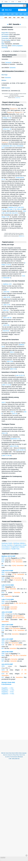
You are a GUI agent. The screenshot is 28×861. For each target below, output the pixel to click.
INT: (3, 565)
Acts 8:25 (15, 213)
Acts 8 (3, 402)
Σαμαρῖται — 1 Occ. (8, 688)
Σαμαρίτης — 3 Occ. (8, 692)
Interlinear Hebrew (19, 543)
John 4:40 (10, 361)
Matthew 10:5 (12, 207)
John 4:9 (19, 209)
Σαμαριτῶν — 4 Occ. (8, 693)
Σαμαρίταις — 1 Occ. (8, 690)
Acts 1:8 (4, 433)
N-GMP (13, 556)
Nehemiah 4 (7, 277)
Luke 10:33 (5, 209)
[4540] (2, 386)
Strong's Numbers (7, 545)
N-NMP (10, 639)
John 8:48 (8, 213)
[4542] (26, 386)
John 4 (12, 352)
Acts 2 (12, 412)
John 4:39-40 (7, 317)
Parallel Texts (15, 549)
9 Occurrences (6, 684)
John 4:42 (13, 369)
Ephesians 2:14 (15, 438)
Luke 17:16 (12, 209)
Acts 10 (14, 413)
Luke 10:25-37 (19, 375)
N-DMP (10, 612)
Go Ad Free (3, 857)
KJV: (3, 562)
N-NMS (11, 585)
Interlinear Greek (7, 543)
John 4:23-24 (14, 446)
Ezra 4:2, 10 (7, 129)
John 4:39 (5, 624)
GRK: (3, 558)
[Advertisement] (14, 730)
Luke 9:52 (21, 207)
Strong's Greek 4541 (8, 682)
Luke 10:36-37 (20, 450)
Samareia (8, 62)
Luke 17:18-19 (6, 455)
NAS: (3, 560)
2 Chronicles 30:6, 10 (8, 146)
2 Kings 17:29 (6, 118)
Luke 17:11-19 (6, 385)
